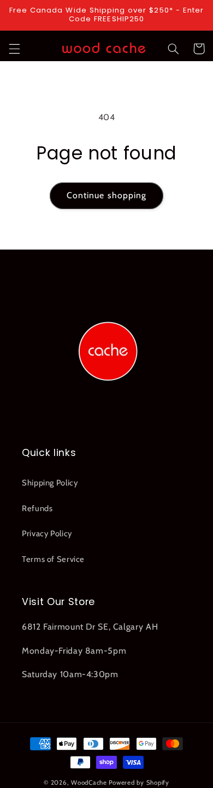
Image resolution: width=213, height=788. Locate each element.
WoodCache (89, 782)
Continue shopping (106, 195)
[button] (14, 48)
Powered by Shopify (139, 782)
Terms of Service (53, 559)
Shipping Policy (50, 483)
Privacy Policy (47, 533)
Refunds (37, 508)
